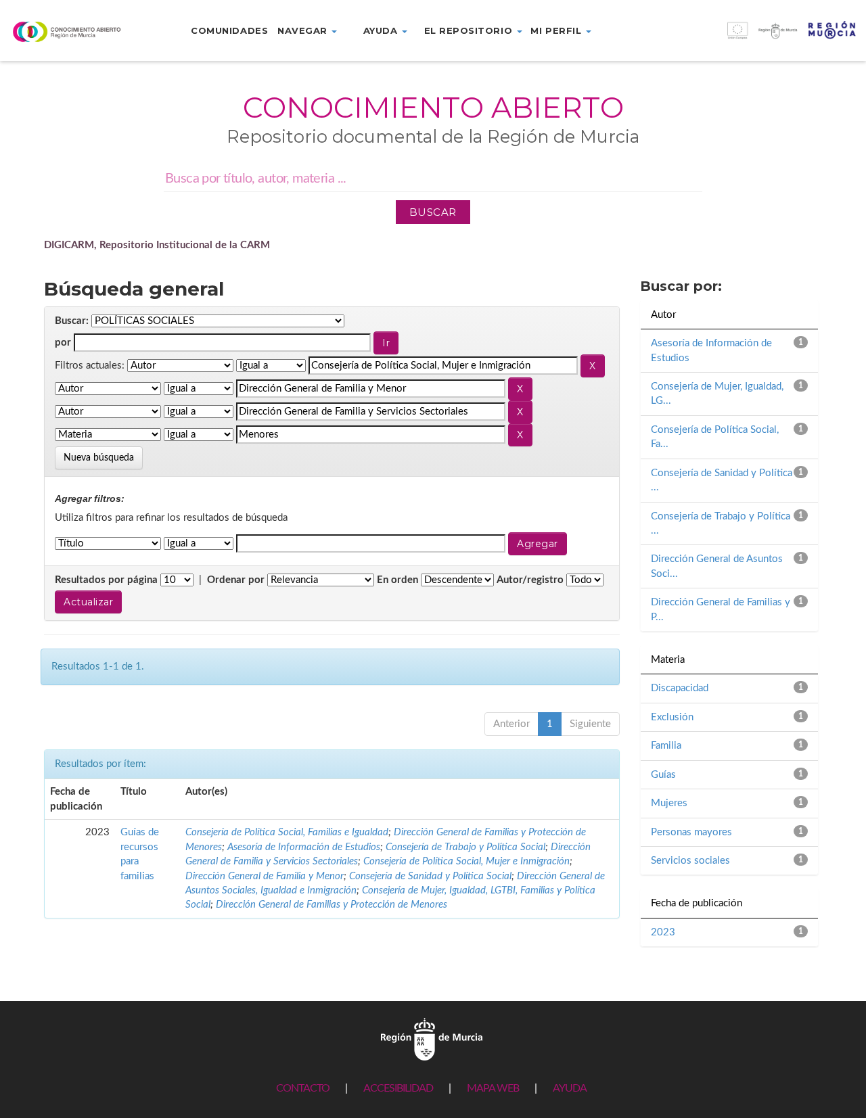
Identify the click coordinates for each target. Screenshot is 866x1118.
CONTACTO (302, 1088)
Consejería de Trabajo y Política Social (465, 847)
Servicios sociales (690, 861)
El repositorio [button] (470, 30)
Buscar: (72, 321)
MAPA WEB (493, 1088)
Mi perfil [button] (557, 30)
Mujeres (669, 803)
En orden (397, 580)
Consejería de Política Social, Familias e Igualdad (286, 832)
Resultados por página (106, 580)
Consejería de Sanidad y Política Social (430, 876)
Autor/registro (530, 580)
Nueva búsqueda (99, 458)
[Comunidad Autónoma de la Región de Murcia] (431, 1039)
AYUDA (570, 1088)
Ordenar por (236, 580)
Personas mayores (691, 832)
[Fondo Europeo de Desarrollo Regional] (758, 37)
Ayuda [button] (382, 30)
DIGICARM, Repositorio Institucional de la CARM (157, 245)
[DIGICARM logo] (72, 31)
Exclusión (672, 717)
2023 (663, 932)
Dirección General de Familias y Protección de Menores (331, 905)
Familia (666, 746)
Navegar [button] (303, 30)
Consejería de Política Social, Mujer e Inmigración (466, 861)
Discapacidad (679, 688)
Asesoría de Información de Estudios (303, 847)
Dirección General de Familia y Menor (264, 876)
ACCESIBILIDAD (398, 1088)
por (63, 342)
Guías (663, 775)
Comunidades (229, 30)
